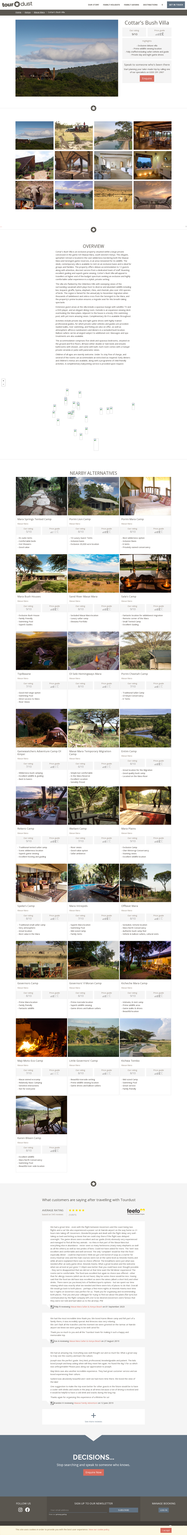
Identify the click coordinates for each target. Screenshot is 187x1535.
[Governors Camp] (53, 414)
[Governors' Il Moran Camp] (65, 401)
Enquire (147, 78)
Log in (163, 1510)
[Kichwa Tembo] (54, 407)
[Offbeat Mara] (74, 404)
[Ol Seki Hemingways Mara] (101, 411)
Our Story (93, 4)
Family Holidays (111, 4)
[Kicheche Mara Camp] (80, 394)
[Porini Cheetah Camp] (108, 410)
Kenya (28, 12)
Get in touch (176, 4)
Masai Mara (39, 12)
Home (18, 12)
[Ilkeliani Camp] (69, 415)
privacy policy (61, 1514)
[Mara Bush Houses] (86, 430)
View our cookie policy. (99, 1529)
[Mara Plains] (78, 406)
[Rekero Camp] (70, 414)
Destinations (150, 4)
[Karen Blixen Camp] (67, 392)
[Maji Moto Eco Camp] (133, 406)
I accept (166, 1530)
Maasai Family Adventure (85, 1403)
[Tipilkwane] (86, 418)
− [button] (3, 384)
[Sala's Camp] (75, 432)
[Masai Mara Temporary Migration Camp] (72, 415)
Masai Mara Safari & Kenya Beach (87, 1306)
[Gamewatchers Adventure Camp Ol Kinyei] (111, 410)
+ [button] (3, 381)
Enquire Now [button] (94, 1472)
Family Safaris (131, 4)
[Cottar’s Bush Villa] (96, 444)
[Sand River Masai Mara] (81, 436)
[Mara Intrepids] (58, 422)
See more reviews (93, 1416)
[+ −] (93, 418)
